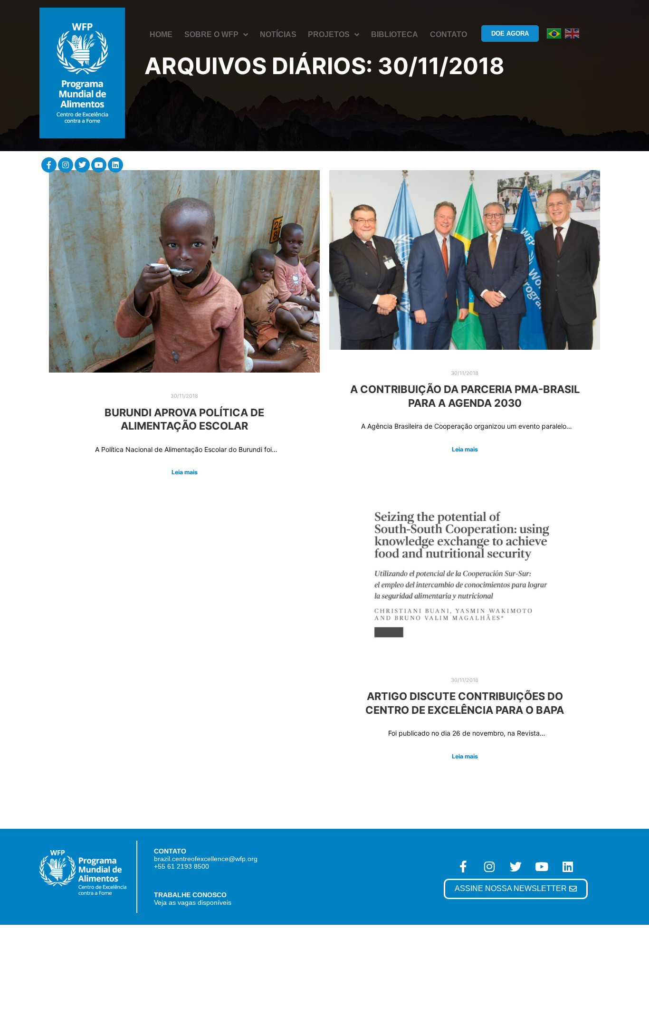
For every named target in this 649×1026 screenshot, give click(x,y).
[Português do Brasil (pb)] (554, 33)
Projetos (329, 34)
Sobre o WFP (211, 34)
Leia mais (185, 472)
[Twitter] (82, 165)
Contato (448, 34)
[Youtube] (98, 165)
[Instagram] (65, 165)
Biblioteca (394, 34)
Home (161, 34)
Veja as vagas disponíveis (192, 902)
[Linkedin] (115, 165)
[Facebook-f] (49, 165)
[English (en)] (572, 33)
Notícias (278, 34)
